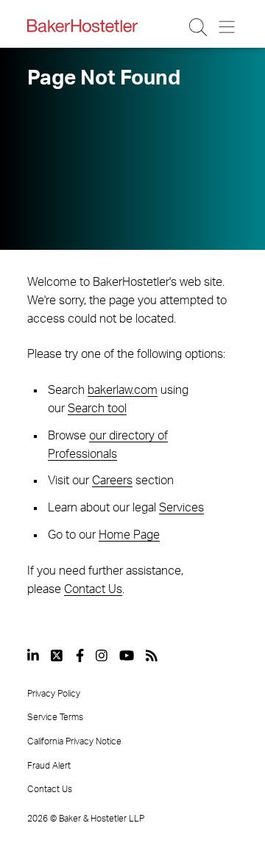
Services (181, 508)
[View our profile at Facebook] (80, 655)
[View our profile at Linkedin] (33, 655)
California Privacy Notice (74, 741)
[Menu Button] (228, 27)
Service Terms (55, 717)
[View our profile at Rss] (152, 655)
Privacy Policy (53, 693)
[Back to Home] (82, 25)
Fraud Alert (49, 765)
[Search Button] (199, 27)
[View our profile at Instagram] (101, 655)
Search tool (97, 408)
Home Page (129, 535)
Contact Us (93, 589)
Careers (112, 480)
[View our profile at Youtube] (126, 655)
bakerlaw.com (123, 390)
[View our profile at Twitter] (57, 655)
